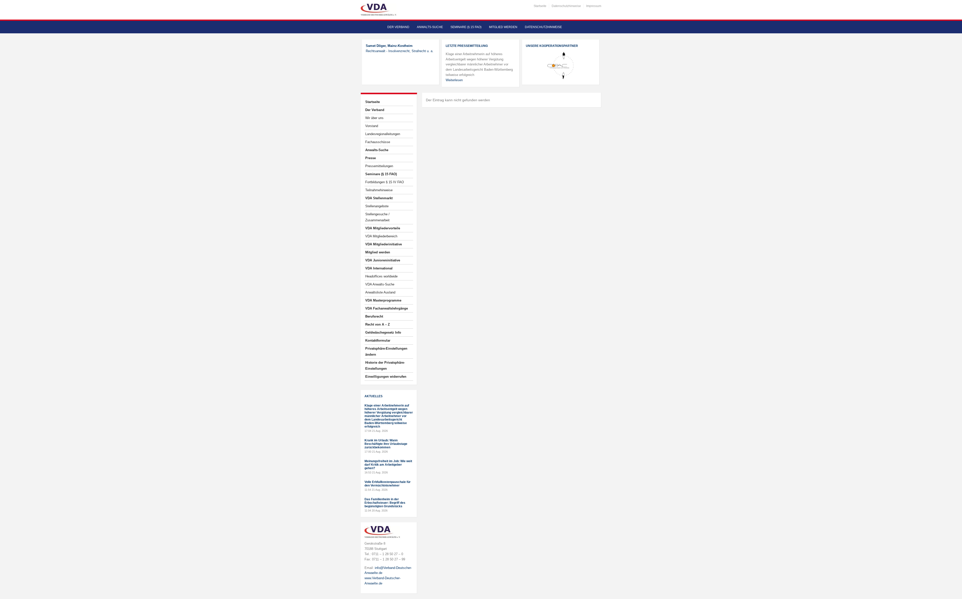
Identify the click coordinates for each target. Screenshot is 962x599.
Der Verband (398, 27)
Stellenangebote (377, 206)
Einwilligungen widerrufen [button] (385, 376)
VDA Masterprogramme (383, 300)
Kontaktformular (377, 340)
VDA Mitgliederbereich (381, 236)
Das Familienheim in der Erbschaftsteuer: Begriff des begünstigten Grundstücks (385, 502)
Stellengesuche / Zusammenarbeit (377, 217)
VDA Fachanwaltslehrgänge (386, 308)
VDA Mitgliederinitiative (383, 244)
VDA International (379, 268)
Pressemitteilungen (379, 166)
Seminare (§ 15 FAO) (466, 27)
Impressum (593, 6)
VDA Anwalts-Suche (379, 284)
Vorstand (371, 126)
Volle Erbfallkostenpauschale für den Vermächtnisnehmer (388, 483)
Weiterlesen (454, 80)
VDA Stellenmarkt (379, 198)
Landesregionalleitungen (382, 134)
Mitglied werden (503, 27)
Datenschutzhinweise (566, 6)
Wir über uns (374, 118)
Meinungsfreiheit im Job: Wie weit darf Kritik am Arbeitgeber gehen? (388, 464)
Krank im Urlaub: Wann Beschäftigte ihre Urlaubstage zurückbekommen (386, 444)
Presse (370, 158)
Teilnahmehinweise (379, 190)
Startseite (540, 6)
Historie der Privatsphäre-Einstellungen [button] (385, 365)
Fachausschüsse (377, 142)
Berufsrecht (374, 316)
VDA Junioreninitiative (382, 260)
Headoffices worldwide (381, 276)
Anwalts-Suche (430, 27)
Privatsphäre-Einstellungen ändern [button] (386, 351)
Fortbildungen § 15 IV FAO (384, 182)
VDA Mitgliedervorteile (382, 228)
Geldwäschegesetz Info (383, 332)
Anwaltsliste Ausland (380, 292)
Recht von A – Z (377, 324)
